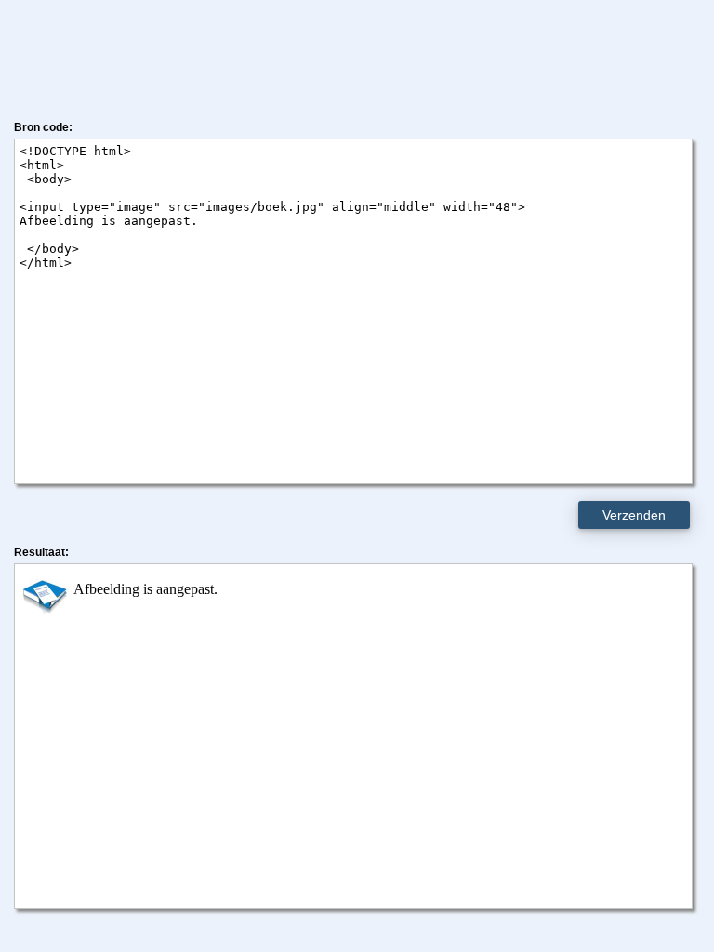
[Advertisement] (357, 56)
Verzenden (634, 515)
